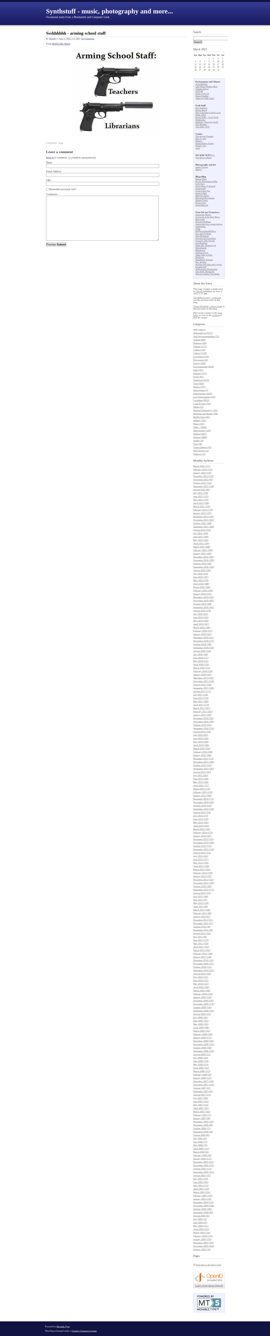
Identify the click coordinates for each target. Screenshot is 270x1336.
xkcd (197, 148)
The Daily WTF (202, 127)
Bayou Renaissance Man (206, 181)
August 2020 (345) (202, 570)
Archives (208, 460)
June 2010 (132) (201, 980)
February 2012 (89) (202, 913)
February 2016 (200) (203, 752)
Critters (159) (199, 350)
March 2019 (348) (201, 627)
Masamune (200, 250)
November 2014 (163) (203, 802)
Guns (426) (198, 383)
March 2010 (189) (201, 990)
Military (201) (199, 420)
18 (223, 64)
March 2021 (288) (201, 547)
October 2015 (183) (202, 765)
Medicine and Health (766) (205, 414)
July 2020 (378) (200, 573)
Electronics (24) (200, 360)
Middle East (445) (201, 417)
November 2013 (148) (203, 842)
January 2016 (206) (202, 755)
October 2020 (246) (202, 563)
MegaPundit (201, 248)
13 (200, 64)
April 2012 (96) (200, 906)
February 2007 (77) (202, 1115)
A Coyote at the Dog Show (207, 217)
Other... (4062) (200, 427)
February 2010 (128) (203, 994)
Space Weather (202, 96)
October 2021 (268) (202, 523)
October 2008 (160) (202, 1047)
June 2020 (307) (201, 577)
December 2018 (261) (203, 637)
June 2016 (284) (201, 738)
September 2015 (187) (203, 768)
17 (218, 64)
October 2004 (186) (202, 1209)
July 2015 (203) (200, 775)
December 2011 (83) (202, 920)
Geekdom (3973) (201, 380)
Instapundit (200, 188)
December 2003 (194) (203, 1242)
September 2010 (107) (203, 970)
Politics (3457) (200, 434)
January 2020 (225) (202, 594)
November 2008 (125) (203, 1044)
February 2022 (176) (203, 510)
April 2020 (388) (201, 584)
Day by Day (201, 138)
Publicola (199, 257)
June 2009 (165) (201, 1021)
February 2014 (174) (203, 832)
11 (223, 61)
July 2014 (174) (200, 816)
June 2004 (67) (200, 1222)
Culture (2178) (200, 353)
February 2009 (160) (203, 1034)
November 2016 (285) (203, 721)
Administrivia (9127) (203, 333)
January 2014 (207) (202, 836)
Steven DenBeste (203, 221)
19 (195, 67)
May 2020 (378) (201, 580)
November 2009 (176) (203, 1004)
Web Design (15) (201, 450)
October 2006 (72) (202, 1128)
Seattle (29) (198, 440)
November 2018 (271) (203, 641)
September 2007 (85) (203, 1091)
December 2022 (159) (203, 476)
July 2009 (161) (200, 1017)
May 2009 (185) (201, 1024)
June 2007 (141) (201, 1101)
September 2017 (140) (203, 688)
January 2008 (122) (202, 1078)
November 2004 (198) (203, 1205)
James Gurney (201, 167)
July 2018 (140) (200, 654)
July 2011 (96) (200, 937)
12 (195, 64)
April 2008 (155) (201, 1068)
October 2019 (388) (202, 604)
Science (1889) (200, 437)
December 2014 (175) (203, 799)
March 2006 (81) (201, 1152)
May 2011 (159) (201, 943)
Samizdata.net (201, 205)
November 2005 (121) (203, 1165)
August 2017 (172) (202, 691)
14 (205, 64)
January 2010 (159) (202, 997)
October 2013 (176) (202, 846)
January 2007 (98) (201, 1118)
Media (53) (198, 407)
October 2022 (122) (202, 483)
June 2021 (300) (201, 537)
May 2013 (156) (201, 863)
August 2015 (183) (202, 772)
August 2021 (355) (202, 530)
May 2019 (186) (201, 621)
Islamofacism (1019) (202, 393)
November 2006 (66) (203, 1125)
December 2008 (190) (203, 1041)
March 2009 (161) (201, 1031)
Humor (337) (199, 387)
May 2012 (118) (201, 903)
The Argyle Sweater (204, 136)
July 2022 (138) (200, 493)
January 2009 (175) (202, 1037)
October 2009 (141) (202, 1007)
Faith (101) (198, 370)
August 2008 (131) (202, 1054)
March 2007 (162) (201, 1111)
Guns (60, 143)
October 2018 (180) (202, 644)
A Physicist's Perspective (206, 269)
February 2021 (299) (203, 550)
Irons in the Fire (202, 191)
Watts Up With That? (204, 98)
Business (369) (200, 343)
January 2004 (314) (202, 1239)
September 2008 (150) (203, 1051)
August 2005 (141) (202, 1175)
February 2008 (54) (202, 1074)
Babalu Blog (201, 179)
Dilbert (198, 141)
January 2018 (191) (202, 674)
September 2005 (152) (203, 1172)
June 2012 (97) (200, 900)
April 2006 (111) (201, 1148)
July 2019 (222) (200, 614)
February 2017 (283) (203, 711)
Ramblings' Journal (204, 259)
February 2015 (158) (203, 792)
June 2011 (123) (201, 940)
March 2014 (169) (201, 829)
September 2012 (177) (203, 889)
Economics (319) (201, 356)
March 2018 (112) (201, 668)
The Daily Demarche (204, 271)
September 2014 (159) (203, 809)
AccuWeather (201, 84)
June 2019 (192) (201, 617)
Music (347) (199, 424)
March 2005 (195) (201, 1192)
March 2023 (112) (201, 466)
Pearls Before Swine (204, 143)
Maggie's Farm (202, 195)
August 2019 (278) (202, 610)
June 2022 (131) (201, 496)
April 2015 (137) (201, 785)
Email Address (53, 171)
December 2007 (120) (203, 1081)
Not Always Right (203, 157)
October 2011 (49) (202, 926)
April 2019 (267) (201, 624)
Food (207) (198, 377)
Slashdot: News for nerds (206, 122)
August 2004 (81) (201, 1216)
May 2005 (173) (201, 1185)
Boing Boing (201, 110)
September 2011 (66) (203, 930)
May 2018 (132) (201, 661)
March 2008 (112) (201, 1071)
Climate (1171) (200, 346)
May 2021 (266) (201, 540)
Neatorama (200, 119)
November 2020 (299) (203, 560)
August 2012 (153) (202, 893)
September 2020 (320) (203, 567)
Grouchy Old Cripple (205, 240)
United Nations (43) (202, 447)
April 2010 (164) (201, 987)
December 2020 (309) (203, 557)
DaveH (52, 38)
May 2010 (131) (201, 984)
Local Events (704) (202, 403)
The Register (201, 124)
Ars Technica (201, 108)
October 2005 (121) (202, 1169)
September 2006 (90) (203, 1132)
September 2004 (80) (203, 1212)
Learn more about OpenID (209, 1285)
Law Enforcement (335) (204, 397)
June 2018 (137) (201, 658)
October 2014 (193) (202, 805)
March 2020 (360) (201, 587)
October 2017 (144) (202, 684)
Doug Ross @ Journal (205, 186)
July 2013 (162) (200, 856)
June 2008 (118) (201, 1061)
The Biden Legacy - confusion (207, 297)
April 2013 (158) (201, 866)
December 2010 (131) (203, 960)
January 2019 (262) (202, 634)
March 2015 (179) (201, 789)
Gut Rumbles (201, 243)
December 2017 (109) (203, 678)
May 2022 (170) (201, 500)
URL (48, 180)
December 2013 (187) (203, 839)
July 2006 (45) (200, 1138)
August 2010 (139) (202, 974)
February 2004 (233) (203, 1236)
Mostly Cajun (201, 200)
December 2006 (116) (203, 1121)
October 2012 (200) (202, 886)
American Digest (203, 214)
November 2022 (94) (203, 479)
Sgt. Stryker (200, 262)
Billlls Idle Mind (61, 43)
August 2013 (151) (202, 853)
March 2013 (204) (201, 869)
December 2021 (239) (203, 516)
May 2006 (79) (200, 1145)
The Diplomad (202, 236)
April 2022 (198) (201, 503)
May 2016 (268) (201, 742)
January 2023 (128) (202, 473)
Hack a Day (200, 115)
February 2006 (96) (202, 1155)
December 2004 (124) (203, 1202)
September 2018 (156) (203, 647)
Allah (197, 229)
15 (209, 64)
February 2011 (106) (203, 953)
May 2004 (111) (201, 1226)
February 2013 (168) (203, 873)
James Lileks (201, 193)
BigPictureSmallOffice (205, 231)
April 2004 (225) (201, 1229)
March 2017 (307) (201, 708)
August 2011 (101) (202, 933)
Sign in (50, 157)
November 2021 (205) (203, 520)
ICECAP (199, 91)
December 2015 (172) (203, 758)
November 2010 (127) (203, 963)
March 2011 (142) (201, 950)
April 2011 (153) (201, 947)
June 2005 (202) (201, 1182)
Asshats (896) (199, 340)
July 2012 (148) (200, 896)
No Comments (87, 38)
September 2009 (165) (203, 1011)
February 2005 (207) (203, 1195)
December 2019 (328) (203, 597)
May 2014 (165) (201, 822)
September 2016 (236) (203, 728)
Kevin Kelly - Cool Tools (206, 117)
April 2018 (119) (201, 664)
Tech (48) (197, 444)
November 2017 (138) (203, 681)
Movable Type (63, 1326)
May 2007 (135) (201, 1105)
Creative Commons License (84, 1331)
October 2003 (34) (202, 1249)
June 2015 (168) (201, 779)
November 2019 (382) (203, 600)
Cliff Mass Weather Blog (206, 86)
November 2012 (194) (203, 883)
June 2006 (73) (200, 1142)
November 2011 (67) (203, 923)
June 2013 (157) (201, 859)
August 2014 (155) (202, 812)
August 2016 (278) (202, 731)
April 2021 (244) (201, 543)
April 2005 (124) (201, 1189)
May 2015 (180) (201, 782)
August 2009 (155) (202, 1014)
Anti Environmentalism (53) (206, 336)
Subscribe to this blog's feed (208, 1265)
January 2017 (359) (202, 715)
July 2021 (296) (200, 533)
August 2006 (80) (201, 1135)
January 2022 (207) (202, 513)
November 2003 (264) (203, 1246)
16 (214, 64)
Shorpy (198, 169)
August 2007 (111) (202, 1095)
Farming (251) (200, 373)
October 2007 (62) (202, 1088)
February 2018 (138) (203, 671)
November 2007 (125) (203, 1084)
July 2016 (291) (200, 735)
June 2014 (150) (201, 819)
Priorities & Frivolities (205, 238)
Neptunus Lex (201, 252)
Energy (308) (199, 363)
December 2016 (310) (203, 718)
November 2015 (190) (203, 762)
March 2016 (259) (201, 748)
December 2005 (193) (203, 1162)
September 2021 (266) (203, 526)
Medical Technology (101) (205, 410)
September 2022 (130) (203, 486)
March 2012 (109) (201, 910)
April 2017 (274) (201, 705)
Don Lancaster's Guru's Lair (208, 112)
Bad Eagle (200, 219)
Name (49, 162)
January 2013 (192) (202, 876)
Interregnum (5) (200, 390)
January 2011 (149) (202, 957)
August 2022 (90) (201, 489)
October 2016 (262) (202, 725)
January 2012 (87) (201, 916)
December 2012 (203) (203, 879)
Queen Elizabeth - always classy (207, 306)
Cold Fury (200, 184)
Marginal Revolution (204, 198)
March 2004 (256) (201, 1232)
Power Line (200, 203)
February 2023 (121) (203, 469)
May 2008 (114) (201, 1064)
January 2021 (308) (202, 553)
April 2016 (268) (201, 745)
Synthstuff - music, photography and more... (109, 11)
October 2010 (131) (202, 967)
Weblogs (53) (199, 454)
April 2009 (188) (201, 1027)
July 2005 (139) (200, 1179)
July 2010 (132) (200, 977)
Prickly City (200, 146)
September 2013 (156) (203, 849)
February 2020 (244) (203, 590)
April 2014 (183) (201, 826)
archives (216, 315)
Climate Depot (202, 89)
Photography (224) (202, 430)
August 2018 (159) (202, 651)
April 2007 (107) (201, 1108)
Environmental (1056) (203, 366)
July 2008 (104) (200, 1058)
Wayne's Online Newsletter (207, 274)
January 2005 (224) (202, 1199)
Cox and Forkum (203, 233)
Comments (52, 194)
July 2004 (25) (200, 1219)
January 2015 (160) (202, 795)
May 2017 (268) (201, 701)
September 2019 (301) (203, 607)
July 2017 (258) (200, 695)
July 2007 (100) (200, 1098)
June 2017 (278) (201, 698)
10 (218, 61)
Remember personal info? (62, 189)
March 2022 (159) (201, 506)
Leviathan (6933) (201, 400)
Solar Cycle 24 (202, 93)
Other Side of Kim (203, 255)
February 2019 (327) (203, 631)
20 (200, 67)
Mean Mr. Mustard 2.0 (205, 245)
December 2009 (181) (203, 1000)
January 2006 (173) (202, 1158)
